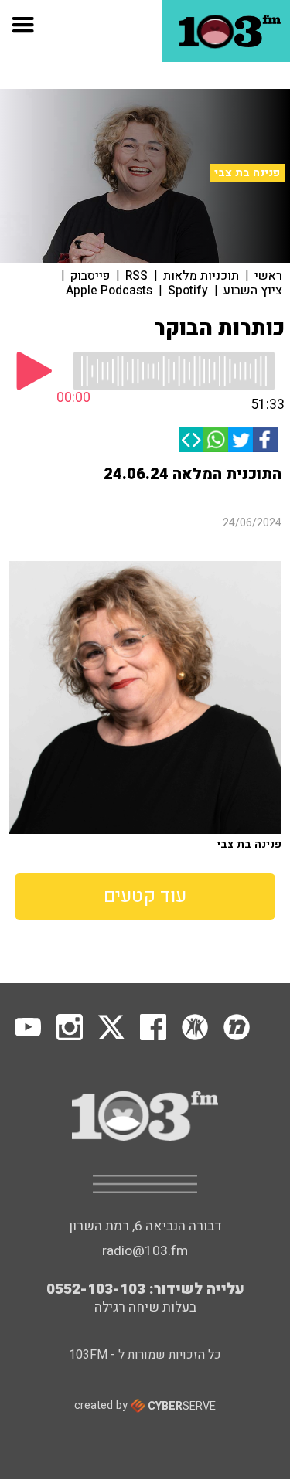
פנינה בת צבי (247, 173)
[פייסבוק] (265, 439)
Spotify (188, 290)
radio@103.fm (145, 1250)
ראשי (268, 275)
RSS (136, 275)
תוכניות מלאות (201, 275)
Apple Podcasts (109, 290)
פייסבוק (90, 275)
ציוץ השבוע (252, 290)
